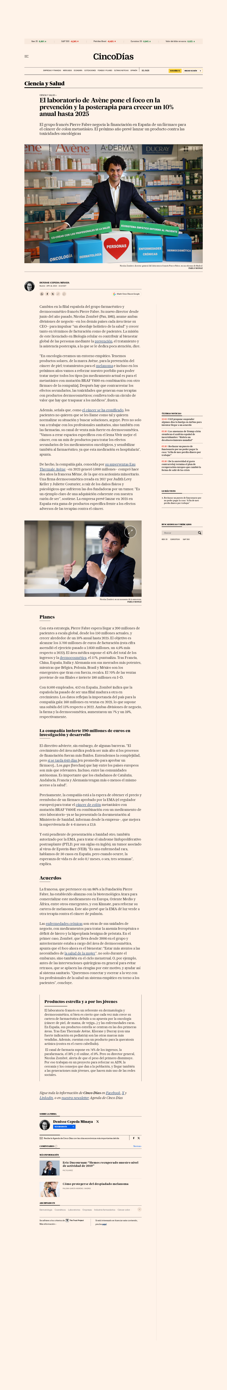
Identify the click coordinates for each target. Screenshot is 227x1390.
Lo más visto (169, 491)
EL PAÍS (144, 69)
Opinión (133, 71)
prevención (103, 341)
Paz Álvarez (68, 1170)
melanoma (104, 366)
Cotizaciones (90, 71)
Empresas (87, 1210)
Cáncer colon (124, 1210)
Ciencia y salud (47, 95)
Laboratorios (74, 1210)
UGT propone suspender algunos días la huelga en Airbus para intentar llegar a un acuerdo (182, 422)
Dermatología (46, 1210)
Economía (78, 71)
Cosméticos (60, 1210)
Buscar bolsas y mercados (176, 524)
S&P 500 (65, 41)
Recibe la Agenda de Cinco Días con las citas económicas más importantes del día (81, 1138)
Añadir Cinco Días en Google (128, 294)
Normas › (137, 1146)
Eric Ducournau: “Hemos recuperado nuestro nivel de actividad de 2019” (100, 1164)
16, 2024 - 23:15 (56, 286)
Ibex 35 (35, 41)
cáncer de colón (88, 804)
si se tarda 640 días (63, 760)
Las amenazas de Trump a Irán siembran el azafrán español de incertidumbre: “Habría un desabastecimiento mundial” (181, 436)
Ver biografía (61, 1127)
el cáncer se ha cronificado (103, 410)
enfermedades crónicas (64, 923)
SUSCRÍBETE (175, 71)
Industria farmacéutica (104, 1210)
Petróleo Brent (100, 41)
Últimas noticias (121, 71)
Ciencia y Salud (44, 84)
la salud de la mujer (80, 953)
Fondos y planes (105, 71)
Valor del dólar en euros (176, 41)
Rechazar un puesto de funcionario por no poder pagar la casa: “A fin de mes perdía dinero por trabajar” (181, 451)
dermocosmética (73, 657)
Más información (47, 1224)
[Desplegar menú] (26, 56)
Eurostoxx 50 (136, 41)
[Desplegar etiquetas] (139, 1209)
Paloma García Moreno (73, 1189)
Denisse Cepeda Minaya (54, 282)
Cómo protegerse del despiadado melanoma (95, 1184)
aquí (104, 1224)
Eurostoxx (175, 539)
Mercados (67, 71)
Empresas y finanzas (52, 71)
